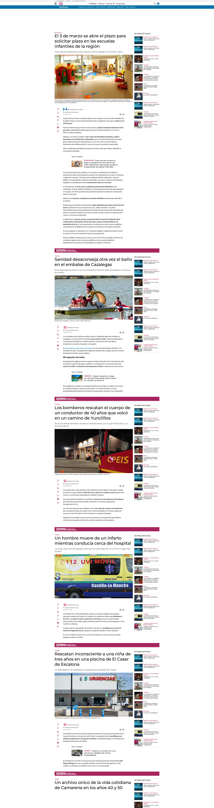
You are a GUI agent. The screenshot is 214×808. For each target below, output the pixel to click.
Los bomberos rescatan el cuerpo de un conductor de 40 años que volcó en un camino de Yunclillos (151, 78)
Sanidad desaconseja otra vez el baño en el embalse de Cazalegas (151, 68)
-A (123, 114)
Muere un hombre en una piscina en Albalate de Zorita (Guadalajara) (100, 753)
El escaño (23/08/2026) (150, 95)
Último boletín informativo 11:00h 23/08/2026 (151, 49)
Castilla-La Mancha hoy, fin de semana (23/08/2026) (150, 126)
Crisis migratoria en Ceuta (78, 1)
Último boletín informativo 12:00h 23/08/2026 (151, 39)
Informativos (101, 7)
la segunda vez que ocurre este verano (79, 348)
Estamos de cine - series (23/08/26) (150, 59)
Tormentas (68, 1)
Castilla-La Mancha (86, 7)
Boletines (111, 7)
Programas (120, 4)
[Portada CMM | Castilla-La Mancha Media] (60, 3)
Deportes (120, 7)
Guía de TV (111, 4)
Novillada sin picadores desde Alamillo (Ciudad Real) (150, 87)
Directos (102, 4)
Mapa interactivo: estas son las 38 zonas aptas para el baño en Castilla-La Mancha (100, 378)
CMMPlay (93, 4)
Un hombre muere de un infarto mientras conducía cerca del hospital (151, 115)
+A (120, 114)
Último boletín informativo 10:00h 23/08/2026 (151, 105)
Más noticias (130, 7)
